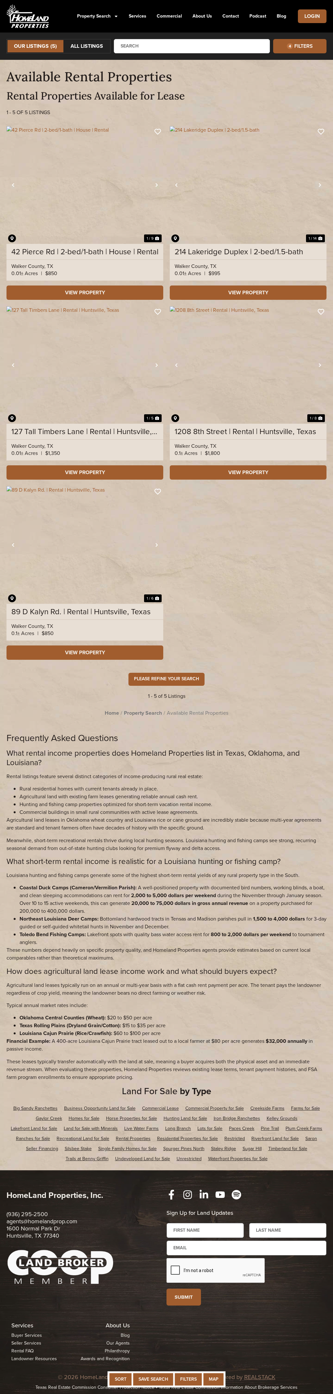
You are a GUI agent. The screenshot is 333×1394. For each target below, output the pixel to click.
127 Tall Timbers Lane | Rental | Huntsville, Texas (81, 431)
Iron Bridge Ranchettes (237, 1118)
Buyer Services (26, 1335)
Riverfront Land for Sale (275, 1138)
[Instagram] (188, 1195)
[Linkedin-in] (204, 1195)
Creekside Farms (267, 1108)
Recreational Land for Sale (83, 1138)
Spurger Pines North (184, 1148)
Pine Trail (270, 1128)
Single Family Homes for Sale (127, 1148)
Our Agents (117, 1343)
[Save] (158, 132)
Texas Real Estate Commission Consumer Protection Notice (94, 1387)
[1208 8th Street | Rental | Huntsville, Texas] (248, 365)
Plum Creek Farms (304, 1128)
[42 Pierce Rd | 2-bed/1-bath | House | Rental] (85, 185)
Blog (281, 16)
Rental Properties (133, 1138)
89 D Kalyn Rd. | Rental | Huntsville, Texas (81, 611)
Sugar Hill (252, 1148)
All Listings (87, 46)
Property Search (94, 16)
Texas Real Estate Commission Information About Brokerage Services (228, 1387)
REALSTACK (259, 1377)
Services (137, 16)
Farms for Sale (305, 1108)
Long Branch (178, 1128)
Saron (311, 1138)
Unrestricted (189, 1158)
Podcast (257, 16)
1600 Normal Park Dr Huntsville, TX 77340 (33, 1232)
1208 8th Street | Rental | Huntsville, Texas (245, 431)
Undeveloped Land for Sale (142, 1158)
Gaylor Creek (49, 1118)
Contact (230, 16)
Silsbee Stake (78, 1148)
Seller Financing (42, 1148)
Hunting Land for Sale (185, 1118)
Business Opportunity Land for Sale (100, 1108)
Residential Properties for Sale (187, 1138)
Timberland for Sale (287, 1148)
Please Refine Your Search (166, 678)
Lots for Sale (209, 1128)
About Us (202, 16)
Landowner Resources (34, 1358)
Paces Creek (241, 1128)
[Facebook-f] (171, 1195)
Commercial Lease (160, 1108)
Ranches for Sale (33, 1138)
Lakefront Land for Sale (34, 1128)
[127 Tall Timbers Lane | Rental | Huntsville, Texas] (85, 365)
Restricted (234, 1138)
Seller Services (26, 1343)
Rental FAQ (22, 1351)
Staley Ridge (223, 1148)
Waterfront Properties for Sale (238, 1158)
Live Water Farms (141, 1128)
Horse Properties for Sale (131, 1118)
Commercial (169, 16)
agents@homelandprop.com (42, 1221)
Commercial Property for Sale (214, 1108)
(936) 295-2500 (27, 1214)
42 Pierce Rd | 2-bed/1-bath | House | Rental (84, 251)
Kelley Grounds (282, 1118)
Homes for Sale (84, 1118)
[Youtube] (220, 1195)
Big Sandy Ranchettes (35, 1108)
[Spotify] (236, 1195)
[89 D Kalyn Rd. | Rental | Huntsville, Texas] (85, 545)
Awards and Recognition (105, 1358)
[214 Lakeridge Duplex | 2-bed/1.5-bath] (248, 185)
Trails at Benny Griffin (87, 1158)
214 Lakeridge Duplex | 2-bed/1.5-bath (239, 251)
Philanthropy (117, 1351)
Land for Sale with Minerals (91, 1128)
